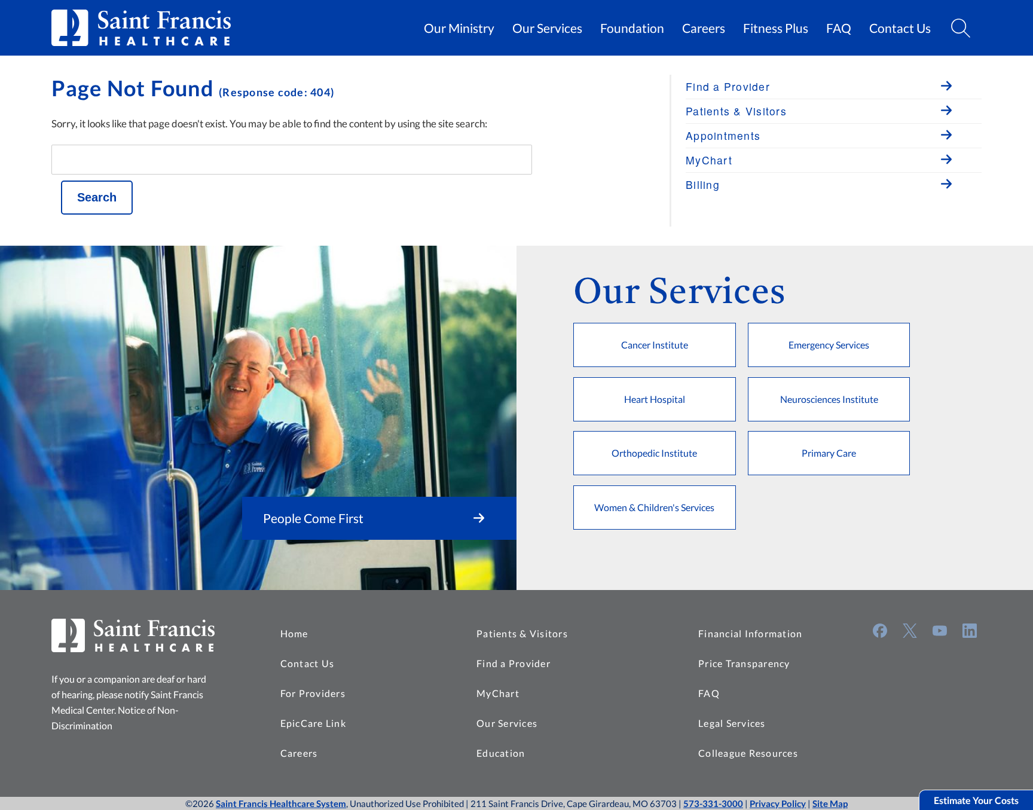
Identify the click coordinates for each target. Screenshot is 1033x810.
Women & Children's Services (654, 507)
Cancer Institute (654, 344)
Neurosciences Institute (829, 399)
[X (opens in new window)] (910, 631)
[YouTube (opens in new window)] (940, 631)
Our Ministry (459, 28)
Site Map (830, 803)
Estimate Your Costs (976, 800)
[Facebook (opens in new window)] (880, 631)
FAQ (838, 28)
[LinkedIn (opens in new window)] (970, 631)
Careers (703, 28)
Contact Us (900, 28)
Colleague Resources (748, 753)
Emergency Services (828, 344)
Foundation (632, 28)
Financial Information (750, 633)
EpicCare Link (313, 723)
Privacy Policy (778, 803)
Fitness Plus (775, 28)
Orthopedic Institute (654, 453)
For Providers (313, 693)
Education (500, 753)
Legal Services (732, 723)
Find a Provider (513, 663)
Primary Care (829, 453)
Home (294, 633)
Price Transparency (744, 663)
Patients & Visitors (522, 633)
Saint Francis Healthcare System (281, 803)
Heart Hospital (654, 399)
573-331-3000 (713, 803)
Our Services (547, 28)
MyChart (497, 693)
